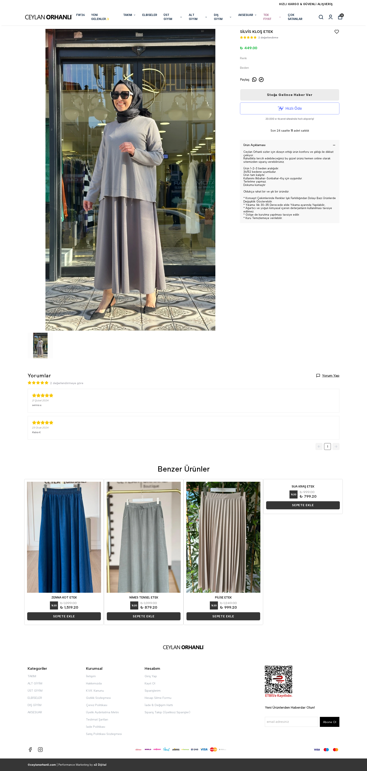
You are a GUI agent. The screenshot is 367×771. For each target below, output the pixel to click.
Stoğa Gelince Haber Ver (289, 95)
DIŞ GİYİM (218, 17)
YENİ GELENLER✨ (100, 17)
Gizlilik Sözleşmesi (98, 698)
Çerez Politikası (96, 705)
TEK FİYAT (267, 17)
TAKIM (127, 15)
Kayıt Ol (150, 683)
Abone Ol (329, 722)
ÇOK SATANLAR (295, 17)
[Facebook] (30, 749)
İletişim (91, 676)
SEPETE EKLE (64, 616)
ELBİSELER (149, 15)
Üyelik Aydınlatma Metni (102, 712)
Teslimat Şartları (97, 719)
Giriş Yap (151, 676)
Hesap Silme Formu (158, 698)
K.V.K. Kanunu (95, 690)
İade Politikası (95, 727)
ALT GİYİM (193, 17)
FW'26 (80, 15)
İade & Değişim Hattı (159, 705)
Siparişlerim (153, 690)
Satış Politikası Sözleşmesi (104, 734)
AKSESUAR (245, 15)
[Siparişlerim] (330, 17)
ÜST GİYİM (168, 17)
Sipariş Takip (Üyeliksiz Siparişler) (167, 712)
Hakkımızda (94, 683)
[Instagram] (40, 749)
